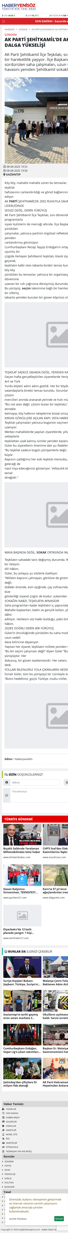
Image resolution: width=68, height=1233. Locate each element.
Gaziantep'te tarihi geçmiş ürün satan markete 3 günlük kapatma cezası (20, 1016)
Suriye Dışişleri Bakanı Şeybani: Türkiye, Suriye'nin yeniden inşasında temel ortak (21, 982)
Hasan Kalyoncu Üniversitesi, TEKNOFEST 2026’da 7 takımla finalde (19, 890)
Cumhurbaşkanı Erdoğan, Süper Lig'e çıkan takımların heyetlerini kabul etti (21, 1050)
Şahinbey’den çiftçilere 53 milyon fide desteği (20, 1084)
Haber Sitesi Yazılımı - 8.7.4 (54, 1229)
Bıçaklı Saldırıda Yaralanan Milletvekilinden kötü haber (21, 850)
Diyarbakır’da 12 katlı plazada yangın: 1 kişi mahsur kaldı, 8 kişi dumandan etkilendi (17, 931)
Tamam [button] (59, 1218)
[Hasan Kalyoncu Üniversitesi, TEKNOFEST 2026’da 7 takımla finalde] (22, 875)
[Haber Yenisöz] (19, 7)
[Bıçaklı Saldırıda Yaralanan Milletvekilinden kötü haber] (22, 835)
